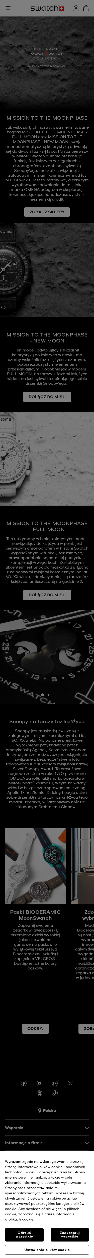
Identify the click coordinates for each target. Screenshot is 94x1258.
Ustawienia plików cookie (46, 1250)
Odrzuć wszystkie (24, 1234)
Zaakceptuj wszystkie (70, 1234)
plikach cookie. (21, 1219)
